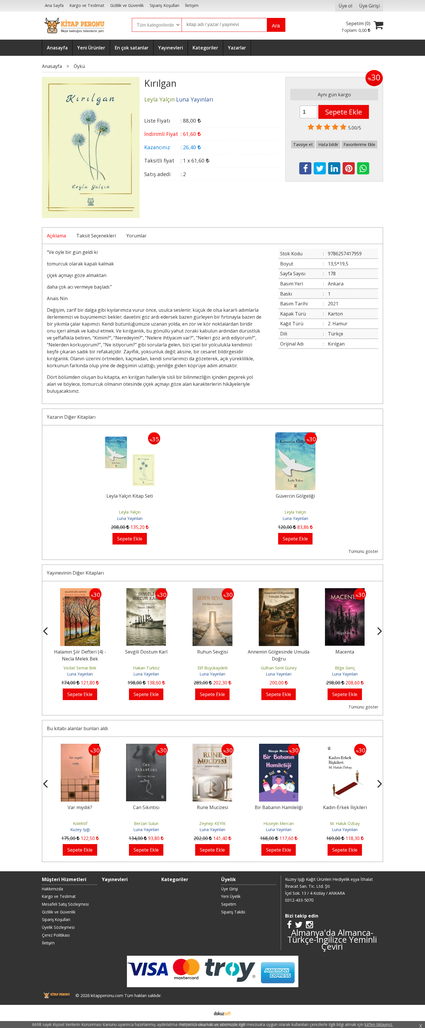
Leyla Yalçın (130, 512)
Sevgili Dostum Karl (146, 652)
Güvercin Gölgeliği (295, 496)
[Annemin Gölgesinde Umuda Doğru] (279, 591)
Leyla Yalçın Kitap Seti (129, 496)
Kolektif (80, 823)
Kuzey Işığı (80, 829)
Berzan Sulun (146, 823)
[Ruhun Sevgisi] (212, 591)
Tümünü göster (363, 551)
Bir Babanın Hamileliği (279, 807)
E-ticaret (203, 1013)
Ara (276, 26)
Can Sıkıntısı (146, 807)
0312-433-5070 (299, 900)
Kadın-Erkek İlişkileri (345, 807)
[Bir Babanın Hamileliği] (278, 747)
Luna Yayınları (130, 518)
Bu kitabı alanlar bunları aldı (77, 728)
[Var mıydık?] (80, 747)
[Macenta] (345, 591)
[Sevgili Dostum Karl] (146, 591)
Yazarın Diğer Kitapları (71, 417)
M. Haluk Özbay (345, 823)
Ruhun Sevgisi (212, 652)
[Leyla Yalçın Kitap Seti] (130, 436)
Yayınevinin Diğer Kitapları (75, 573)
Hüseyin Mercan (278, 823)
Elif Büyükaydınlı (212, 668)
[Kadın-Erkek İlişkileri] (345, 747)
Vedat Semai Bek (80, 668)
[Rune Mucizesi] (212, 747)
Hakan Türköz (146, 668)
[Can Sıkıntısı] (146, 747)
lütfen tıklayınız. (379, 1024)
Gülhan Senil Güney (279, 668)
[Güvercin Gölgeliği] (295, 436)
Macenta (344, 652)
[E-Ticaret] (222, 1013)
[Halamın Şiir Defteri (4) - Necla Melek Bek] (80, 591)
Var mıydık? (80, 807)
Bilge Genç (345, 668)
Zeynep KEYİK (212, 823)
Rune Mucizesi (212, 807)
